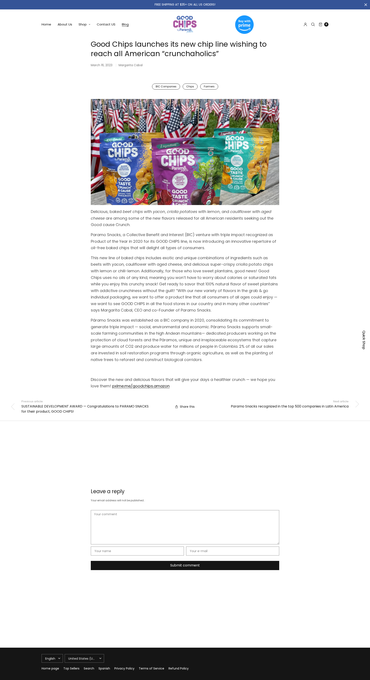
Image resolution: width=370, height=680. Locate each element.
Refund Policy (179, 668)
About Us (65, 24)
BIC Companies (166, 86)
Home (46, 24)
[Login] (305, 24)
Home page (50, 668)
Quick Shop (363, 340)
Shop (83, 24)
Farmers (209, 86)
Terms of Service (151, 668)
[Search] (313, 24)
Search (89, 668)
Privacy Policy (124, 668)
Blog (125, 24)
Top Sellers (71, 668)
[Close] (365, 4)
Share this (187, 406)
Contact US (106, 24)
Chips (190, 86)
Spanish (104, 668)
